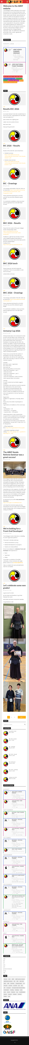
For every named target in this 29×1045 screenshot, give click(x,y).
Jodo (5, 992)
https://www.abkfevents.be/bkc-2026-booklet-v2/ (14, 300)
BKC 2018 (21, 981)
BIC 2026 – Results (11, 145)
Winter (5, 996)
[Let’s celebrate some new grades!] (14, 575)
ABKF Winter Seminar (8, 981)
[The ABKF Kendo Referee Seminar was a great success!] (14, 442)
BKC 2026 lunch (10, 263)
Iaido (21, 990)
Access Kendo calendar (9, 79)
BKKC (5, 983)
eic (23, 983)
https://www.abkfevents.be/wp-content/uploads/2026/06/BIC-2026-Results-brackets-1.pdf (15, 163)
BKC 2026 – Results (12, 223)
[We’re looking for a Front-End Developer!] (14, 518)
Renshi (5, 994)
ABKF (4, 106)
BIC (14, 981)
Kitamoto (13, 992)
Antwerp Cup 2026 (11, 331)
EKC (22, 985)
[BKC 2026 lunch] (14, 253)
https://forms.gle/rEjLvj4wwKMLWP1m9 (12, 244)
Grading (12, 990)
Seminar (10, 994)
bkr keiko (12, 983)
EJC (19, 985)
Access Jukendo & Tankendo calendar (13, 81)
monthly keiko (22, 992)
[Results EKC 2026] (14, 99)
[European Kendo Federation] (7, 1018)
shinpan (14, 994)
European (9, 987)
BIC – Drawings (10, 183)
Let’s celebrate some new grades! (14, 586)
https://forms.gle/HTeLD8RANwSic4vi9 (12, 502)
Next (21, 717)
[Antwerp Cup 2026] (14, 321)
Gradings (17, 990)
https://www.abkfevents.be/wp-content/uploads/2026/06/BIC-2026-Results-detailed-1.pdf (15, 156)
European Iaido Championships (18, 987)
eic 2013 (10, 985)
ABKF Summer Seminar (20, 979)
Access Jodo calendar (14, 80)
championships (19, 983)
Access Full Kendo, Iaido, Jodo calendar (13, 76)
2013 (9, 979)
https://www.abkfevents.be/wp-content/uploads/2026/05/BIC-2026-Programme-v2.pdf (14, 191)
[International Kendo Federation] (7, 1026)
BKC (17, 981)
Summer (19, 994)
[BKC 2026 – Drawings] (14, 283)
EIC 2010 (5, 985)
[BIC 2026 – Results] (14, 136)
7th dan (5, 979)
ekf (4, 987)
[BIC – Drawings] (14, 173)
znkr (9, 996)
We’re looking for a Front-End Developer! (13, 529)
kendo (8, 992)
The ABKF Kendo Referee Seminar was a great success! (13, 454)
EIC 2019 (15, 985)
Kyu (17, 992)
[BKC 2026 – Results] (14, 213)
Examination (6, 990)
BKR (8, 983)
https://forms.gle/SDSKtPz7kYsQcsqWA (15, 427)
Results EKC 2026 (11, 109)
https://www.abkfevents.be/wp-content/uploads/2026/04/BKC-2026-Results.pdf (12, 233)
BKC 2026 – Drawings (13, 293)
